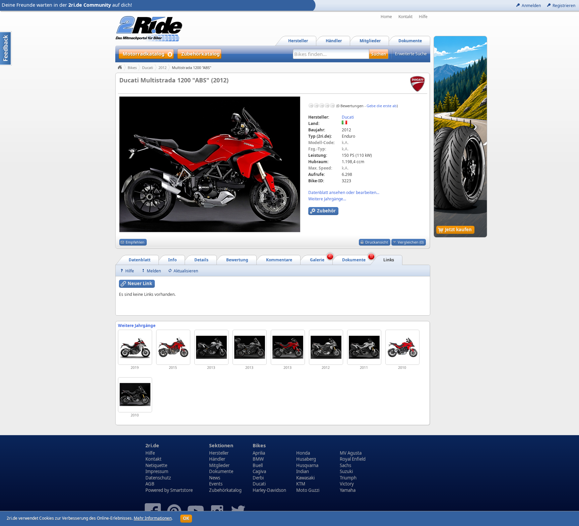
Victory (347, 484)
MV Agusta (351, 453)
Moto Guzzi (307, 490)
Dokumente (221, 471)
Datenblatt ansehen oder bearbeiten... (343, 192)
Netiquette (156, 465)
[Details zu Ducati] (417, 83)
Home (386, 16)
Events (215, 484)
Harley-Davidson (269, 490)
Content (6, 48)
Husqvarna (307, 465)
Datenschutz (158, 478)
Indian (302, 471)
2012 (162, 67)
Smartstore (181, 490)
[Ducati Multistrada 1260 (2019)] (135, 347)
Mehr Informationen (153, 518)
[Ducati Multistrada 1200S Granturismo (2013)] (250, 347)
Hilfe (423, 16)
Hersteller (219, 453)
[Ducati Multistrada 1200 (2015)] (173, 347)
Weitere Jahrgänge (136, 325)
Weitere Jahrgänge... (327, 199)
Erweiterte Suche (411, 54)
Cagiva (259, 471)
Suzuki (346, 471)
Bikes (132, 67)
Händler (217, 459)
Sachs (345, 465)
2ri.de (152, 445)
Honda (303, 453)
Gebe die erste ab (382, 105)
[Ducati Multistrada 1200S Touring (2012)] (326, 347)
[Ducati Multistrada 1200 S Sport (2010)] (135, 394)
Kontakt (405, 16)
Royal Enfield (353, 459)
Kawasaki (305, 478)
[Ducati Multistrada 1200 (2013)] (288, 347)
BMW (258, 459)
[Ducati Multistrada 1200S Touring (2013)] (211, 347)
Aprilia (259, 453)
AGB (149, 484)
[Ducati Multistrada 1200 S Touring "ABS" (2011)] (364, 347)
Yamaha (348, 490)
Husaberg (306, 459)
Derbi (258, 478)
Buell (258, 465)
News (214, 478)
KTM (300, 484)
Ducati (147, 67)
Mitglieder (219, 465)
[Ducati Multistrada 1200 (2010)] (402, 347)
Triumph (348, 478)
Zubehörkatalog (225, 490)
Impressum (156, 471)
